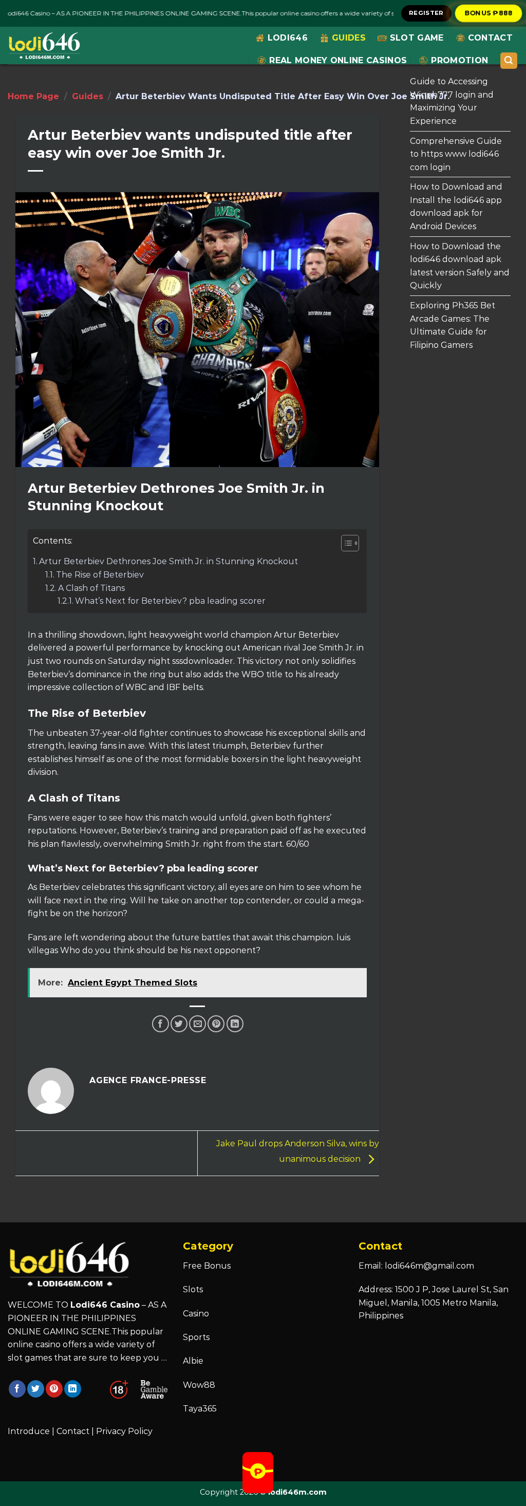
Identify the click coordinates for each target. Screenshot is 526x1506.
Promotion (459, 60)
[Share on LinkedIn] (235, 1023)
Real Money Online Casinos (338, 60)
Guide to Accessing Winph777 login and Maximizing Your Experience (452, 101)
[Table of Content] (350, 543)
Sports (196, 1337)
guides (349, 38)
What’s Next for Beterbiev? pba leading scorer (170, 601)
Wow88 (199, 1385)
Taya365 (200, 1409)
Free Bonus (207, 1266)
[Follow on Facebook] (17, 1389)
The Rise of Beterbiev (100, 575)
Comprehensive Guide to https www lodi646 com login (456, 154)
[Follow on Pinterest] (54, 1389)
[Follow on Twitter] (35, 1389)
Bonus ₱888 (489, 12)
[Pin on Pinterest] (216, 1023)
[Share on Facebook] (160, 1023)
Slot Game (417, 38)
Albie (193, 1361)
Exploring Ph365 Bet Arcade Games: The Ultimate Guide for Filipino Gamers (452, 325)
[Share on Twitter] (179, 1023)
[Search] (509, 60)
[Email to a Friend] (197, 1023)
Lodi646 (288, 38)
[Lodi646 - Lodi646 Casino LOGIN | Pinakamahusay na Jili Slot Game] (44, 45)
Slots (193, 1289)
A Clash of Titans (91, 588)
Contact (490, 38)
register (426, 12)
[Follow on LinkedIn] (72, 1389)
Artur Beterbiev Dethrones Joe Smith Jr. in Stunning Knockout (168, 561)
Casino (196, 1313)
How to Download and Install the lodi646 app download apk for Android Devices (456, 206)
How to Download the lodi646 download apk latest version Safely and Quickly (460, 266)
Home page (33, 96)
